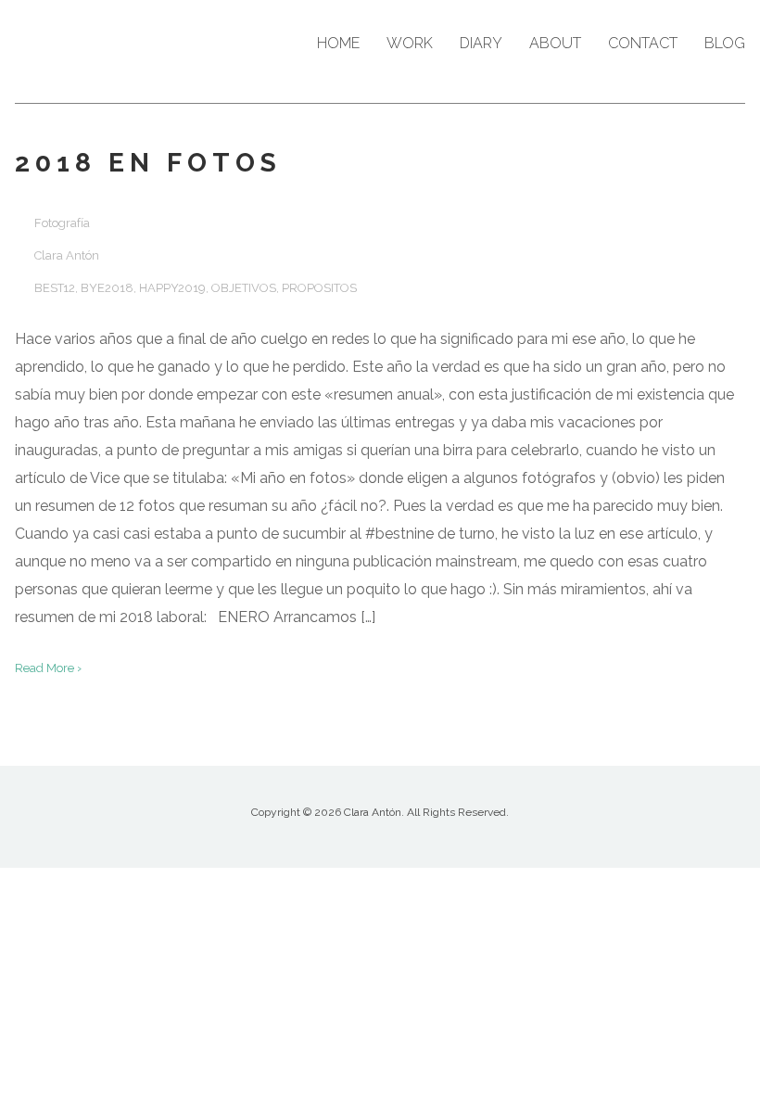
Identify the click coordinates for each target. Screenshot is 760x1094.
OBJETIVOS (243, 288)
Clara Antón (66, 255)
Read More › (48, 668)
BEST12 (54, 288)
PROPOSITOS (319, 288)
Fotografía (62, 223)
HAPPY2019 (172, 288)
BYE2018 (107, 288)
